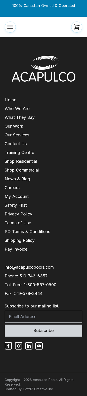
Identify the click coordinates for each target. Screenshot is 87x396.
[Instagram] (18, 346)
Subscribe (43, 330)
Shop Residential (21, 161)
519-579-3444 (28, 293)
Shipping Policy (20, 240)
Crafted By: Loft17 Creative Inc (29, 389)
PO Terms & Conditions (27, 231)
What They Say (20, 117)
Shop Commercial (22, 170)
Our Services (17, 134)
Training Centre (19, 152)
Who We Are (17, 108)
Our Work (14, 126)
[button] (10, 27)
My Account (17, 196)
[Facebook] (8, 346)
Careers (12, 187)
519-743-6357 (33, 275)
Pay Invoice (16, 249)
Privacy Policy (18, 214)
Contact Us (16, 143)
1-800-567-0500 (40, 284)
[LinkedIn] (28, 346)
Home (10, 99)
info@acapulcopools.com (29, 267)
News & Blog (17, 178)
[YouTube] (39, 346)
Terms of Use (18, 222)
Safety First (16, 205)
